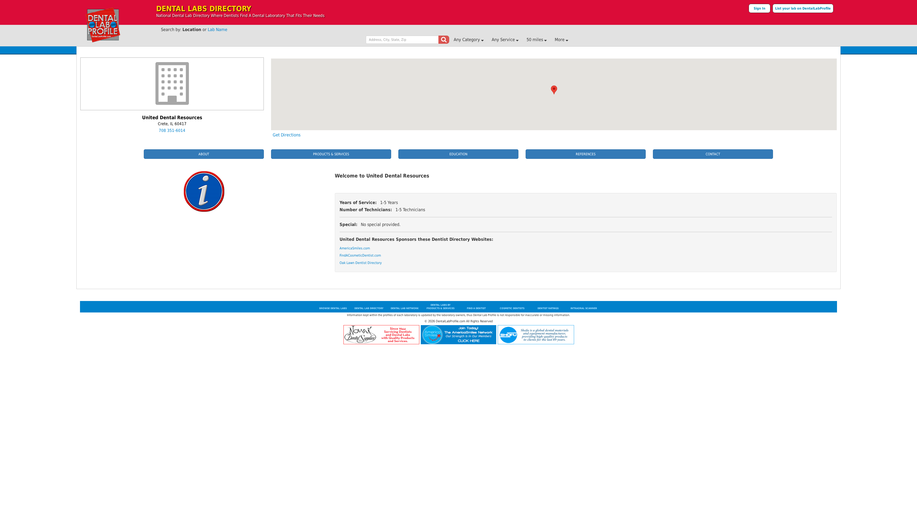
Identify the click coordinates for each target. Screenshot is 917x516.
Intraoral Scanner (583, 308)
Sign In (759, 8)
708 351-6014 (172, 130)
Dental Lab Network (405, 308)
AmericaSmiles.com (355, 248)
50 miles (535, 39)
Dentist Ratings (548, 308)
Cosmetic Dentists (512, 308)
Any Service (504, 39)
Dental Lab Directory (369, 308)
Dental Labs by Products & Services (440, 307)
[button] (554, 90)
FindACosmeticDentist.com (355, 255)
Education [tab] (458, 154)
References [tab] (586, 154)
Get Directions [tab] (286, 135)
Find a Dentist (476, 308)
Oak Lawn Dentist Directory (355, 263)
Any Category (467, 39)
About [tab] (203, 154)
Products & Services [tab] (331, 154)
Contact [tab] (713, 154)
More (560, 39)
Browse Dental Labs (333, 308)
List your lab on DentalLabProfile (803, 8)
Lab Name (217, 29)
